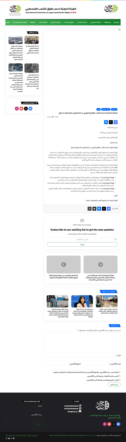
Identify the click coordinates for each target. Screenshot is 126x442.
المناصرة (32, 22)
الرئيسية (116, 22)
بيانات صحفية (105, 109)
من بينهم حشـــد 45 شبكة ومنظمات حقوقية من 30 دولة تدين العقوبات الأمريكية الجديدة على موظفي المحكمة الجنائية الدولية (82, 313)
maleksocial (82, 435)
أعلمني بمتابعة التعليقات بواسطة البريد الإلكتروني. (103, 376)
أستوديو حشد (69, 22)
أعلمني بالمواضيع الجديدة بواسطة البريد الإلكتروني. (102, 380)
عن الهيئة (108, 22)
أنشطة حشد (43, 22)
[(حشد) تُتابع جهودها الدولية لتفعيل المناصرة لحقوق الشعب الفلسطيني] (32, 40)
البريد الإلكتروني (115, 364)
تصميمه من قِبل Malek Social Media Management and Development (71, 435)
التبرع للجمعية (10, 435)
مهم (98, 109)
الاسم (118, 355)
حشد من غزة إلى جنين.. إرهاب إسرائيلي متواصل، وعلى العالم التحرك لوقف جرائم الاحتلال (108, 311)
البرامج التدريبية (56, 22)
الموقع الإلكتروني (75, 364)
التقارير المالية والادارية (20, 22)
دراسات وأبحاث (82, 22)
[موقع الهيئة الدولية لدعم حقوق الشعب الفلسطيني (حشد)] (110, 8)
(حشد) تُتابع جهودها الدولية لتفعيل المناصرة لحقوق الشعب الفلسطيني (32, 49)
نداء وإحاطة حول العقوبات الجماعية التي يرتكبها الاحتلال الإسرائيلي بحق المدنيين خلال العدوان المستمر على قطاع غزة (32, 82)
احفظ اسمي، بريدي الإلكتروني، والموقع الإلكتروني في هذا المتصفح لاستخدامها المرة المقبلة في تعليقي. (86, 372)
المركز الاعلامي (96, 22)
